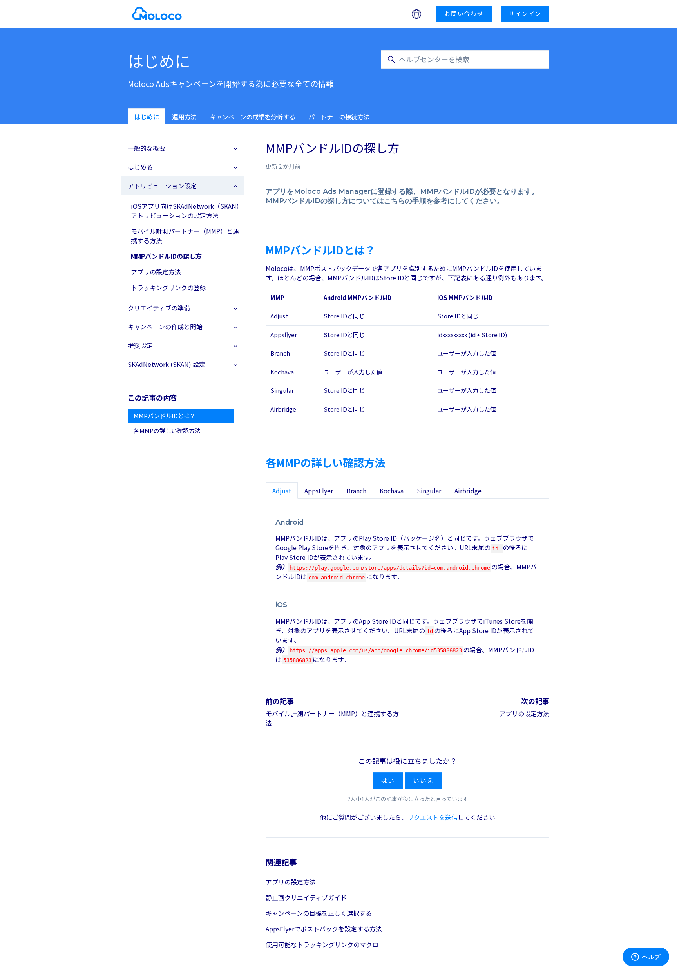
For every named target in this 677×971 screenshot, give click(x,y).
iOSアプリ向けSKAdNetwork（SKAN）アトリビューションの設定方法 (185, 210)
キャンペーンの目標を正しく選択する (319, 913)
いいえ (423, 780)
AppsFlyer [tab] (318, 490)
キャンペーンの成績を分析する (252, 116)
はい (388, 780)
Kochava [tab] (392, 490)
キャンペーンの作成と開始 (165, 326)
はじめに (146, 116)
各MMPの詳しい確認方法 (167, 430)
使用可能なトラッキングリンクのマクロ (322, 944)
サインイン (525, 13)
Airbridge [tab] (468, 490)
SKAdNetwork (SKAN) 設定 (166, 364)
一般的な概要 (146, 148)
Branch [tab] (356, 490)
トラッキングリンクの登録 (168, 287)
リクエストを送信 (432, 817)
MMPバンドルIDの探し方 (166, 256)
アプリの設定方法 (524, 713)
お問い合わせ (464, 13)
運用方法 (184, 116)
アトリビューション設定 (162, 185)
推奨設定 (140, 345)
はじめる (140, 166)
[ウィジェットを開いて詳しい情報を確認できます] (646, 957)
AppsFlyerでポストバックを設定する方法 (324, 928)
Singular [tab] (429, 490)
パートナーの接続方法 (338, 116)
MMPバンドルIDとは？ (164, 416)
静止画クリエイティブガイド (306, 897)
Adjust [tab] (281, 490)
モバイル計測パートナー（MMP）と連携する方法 (185, 235)
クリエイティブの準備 (159, 307)
